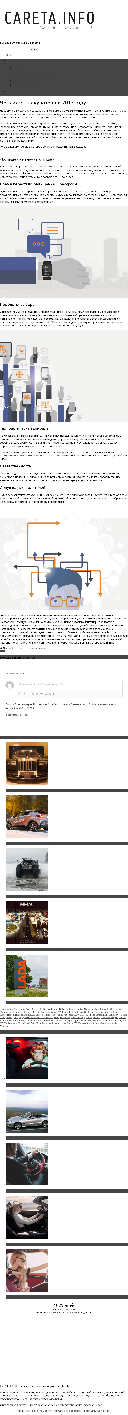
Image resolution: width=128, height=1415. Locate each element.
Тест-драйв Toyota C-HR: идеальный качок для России (40, 843)
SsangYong (70, 1020)
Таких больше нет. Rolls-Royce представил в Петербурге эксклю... (48, 790)
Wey (33, 1023)
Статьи (10, 63)
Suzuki (87, 1020)
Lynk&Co (27, 1017)
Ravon (3, 1020)
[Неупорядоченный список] (41, 694)
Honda (3, 1014)
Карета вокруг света (23, 82)
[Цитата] (46, 694)
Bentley (55, 1009)
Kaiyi (76, 1014)
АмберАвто (54, 1023)
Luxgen (17, 1017)
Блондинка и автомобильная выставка (30, 1297)
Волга (70, 1023)
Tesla (115, 1020)
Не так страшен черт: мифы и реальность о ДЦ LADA (40, 1002)
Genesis (94, 1012)
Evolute (37, 1012)
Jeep (53, 1014)
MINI (56, 1017)
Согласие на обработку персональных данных (82, 1410)
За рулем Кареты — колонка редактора (33, 77)
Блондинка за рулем (23, 80)
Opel (103, 1017)
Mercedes (44, 1017)
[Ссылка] (50, 694)
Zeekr (45, 1023)
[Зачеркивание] (33, 694)
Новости (17, 68)
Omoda (96, 1017)
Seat (35, 1020)
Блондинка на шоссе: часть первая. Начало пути (37, 1244)
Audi (15, 1009)
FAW (59, 1012)
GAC (81, 1012)
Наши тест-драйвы (22, 71)
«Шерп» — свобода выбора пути (26, 896)
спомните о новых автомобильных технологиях (31, 455)
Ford (2, 651)
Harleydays (115, 1012)
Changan (88, 1009)
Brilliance (70, 1009)
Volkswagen (11, 1023)
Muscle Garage (78, 1017)
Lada (92, 1014)
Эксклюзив (18, 74)
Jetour (65, 1014)
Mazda (35, 1017)
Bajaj (40, 1009)
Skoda (47, 1020)
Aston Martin (6, 1009)
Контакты (11, 91)
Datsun (12, 1012)
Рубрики (10, 66)
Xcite (38, 1023)
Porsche (122, 1017)
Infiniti (27, 1014)
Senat (40, 1020)
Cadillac (80, 1009)
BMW (62, 1009)
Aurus (22, 1009)
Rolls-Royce (21, 1020)
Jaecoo (39, 1014)
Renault (11, 1020)
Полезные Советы (22, 85)
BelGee (46, 1009)
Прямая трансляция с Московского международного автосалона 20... (49, 949)
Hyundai (19, 1014)
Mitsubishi (65, 1017)
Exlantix (52, 1012)
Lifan (2, 1017)
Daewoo (4, 1012)
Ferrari (65, 1012)
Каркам (82, 1023)
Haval (124, 1012)
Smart (53, 1020)
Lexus (124, 1014)
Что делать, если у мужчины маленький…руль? (36, 1191)
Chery (96, 1009)
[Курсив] (24, 694)
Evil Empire (26, 1012)
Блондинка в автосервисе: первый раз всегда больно (40, 1085)
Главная (10, 60)
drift (18, 1012)
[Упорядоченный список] (37, 694)
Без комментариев (35, 648)
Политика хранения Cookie (34, 1410)
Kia (87, 1014)
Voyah (27, 1023)
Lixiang (9, 1017)
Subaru (79, 1020)
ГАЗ (76, 1023)
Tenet (99, 1020)
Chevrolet (105, 1009)
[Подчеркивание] (28, 694)
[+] (55, 694)
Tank (93, 1020)
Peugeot (114, 1017)
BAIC (34, 1009)
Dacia (121, 1009)
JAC (33, 1014)
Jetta (71, 1014)
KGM (82, 1014)
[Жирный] (19, 694)
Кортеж (90, 1023)
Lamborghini (102, 1014)
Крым (98, 1023)
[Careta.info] (50, 34)
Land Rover (114, 1014)
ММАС (16, 88)
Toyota (122, 1020)
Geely (87, 1012)
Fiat (71, 1012)
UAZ (2, 1023)
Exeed (44, 1012)
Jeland (59, 1014)
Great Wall (104, 1012)
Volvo (21, 1023)
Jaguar (47, 1014)
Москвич (4, 1026)
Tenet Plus (108, 1020)
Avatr (28, 1009)
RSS (8, 55)
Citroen (113, 1009)
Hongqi (11, 1014)
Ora (108, 1017)
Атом (63, 1023)
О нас (9, 94)
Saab (30, 1020)
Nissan (89, 1017)
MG (51, 1017)
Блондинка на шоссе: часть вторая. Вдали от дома (38, 1138)
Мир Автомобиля (110, 1023)
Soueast (60, 1020)
